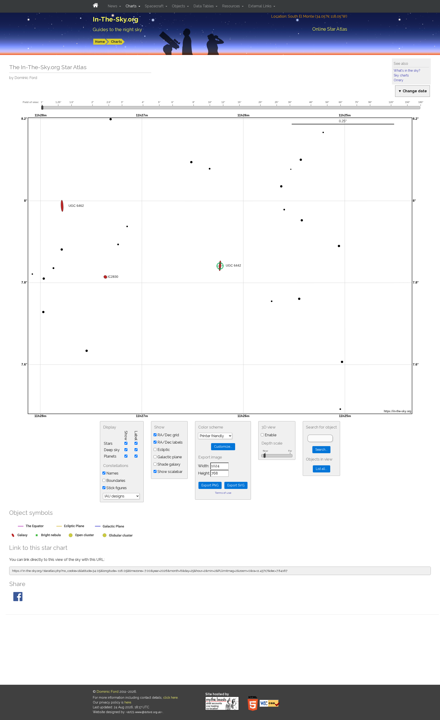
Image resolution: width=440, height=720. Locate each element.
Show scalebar (169, 471)
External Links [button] (260, 6)
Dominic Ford (107, 692)
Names (111, 473)
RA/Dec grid (168, 435)
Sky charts (401, 75)
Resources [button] (231, 6)
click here (170, 697)
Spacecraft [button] (155, 6)
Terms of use (223, 492)
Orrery (398, 80)
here (127, 702)
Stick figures (116, 488)
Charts (116, 42)
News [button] (113, 6)
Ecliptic (163, 449)
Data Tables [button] (204, 6)
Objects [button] (179, 6)
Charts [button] (132, 6)
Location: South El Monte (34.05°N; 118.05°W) (309, 16)
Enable (270, 435)
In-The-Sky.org (115, 19)
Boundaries (115, 480)
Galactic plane (169, 457)
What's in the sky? (407, 70)
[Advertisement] (222, 650)
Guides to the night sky (117, 29)
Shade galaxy (168, 464)
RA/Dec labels (170, 442)
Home (100, 42)
